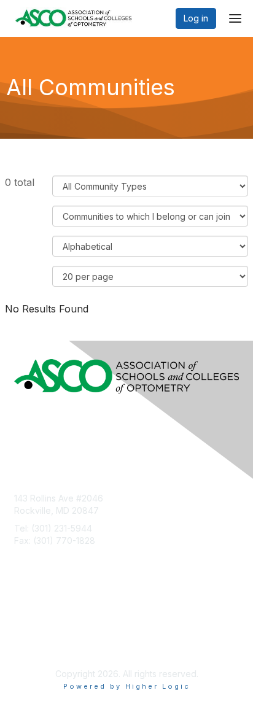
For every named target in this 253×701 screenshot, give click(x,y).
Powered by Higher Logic (126, 686)
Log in (196, 18)
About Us (32, 621)
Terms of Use (41, 633)
